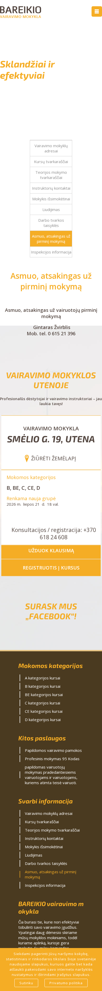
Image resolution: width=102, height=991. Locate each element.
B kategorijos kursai (42, 686)
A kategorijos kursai (42, 677)
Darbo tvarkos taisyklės (51, 223)
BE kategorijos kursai (44, 694)
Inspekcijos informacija (51, 252)
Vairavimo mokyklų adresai (51, 148)
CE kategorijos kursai (44, 711)
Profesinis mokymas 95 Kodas (52, 758)
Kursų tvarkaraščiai (51, 161)
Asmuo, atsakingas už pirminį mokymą (51, 238)
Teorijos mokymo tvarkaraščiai (51, 175)
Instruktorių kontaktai (51, 188)
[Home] (20, 16)
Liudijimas (51, 209)
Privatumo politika (66, 983)
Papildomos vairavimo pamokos (53, 750)
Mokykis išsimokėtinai (51, 198)
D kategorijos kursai (43, 719)
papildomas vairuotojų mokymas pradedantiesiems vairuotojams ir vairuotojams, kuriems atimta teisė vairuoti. (51, 774)
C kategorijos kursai (42, 702)
